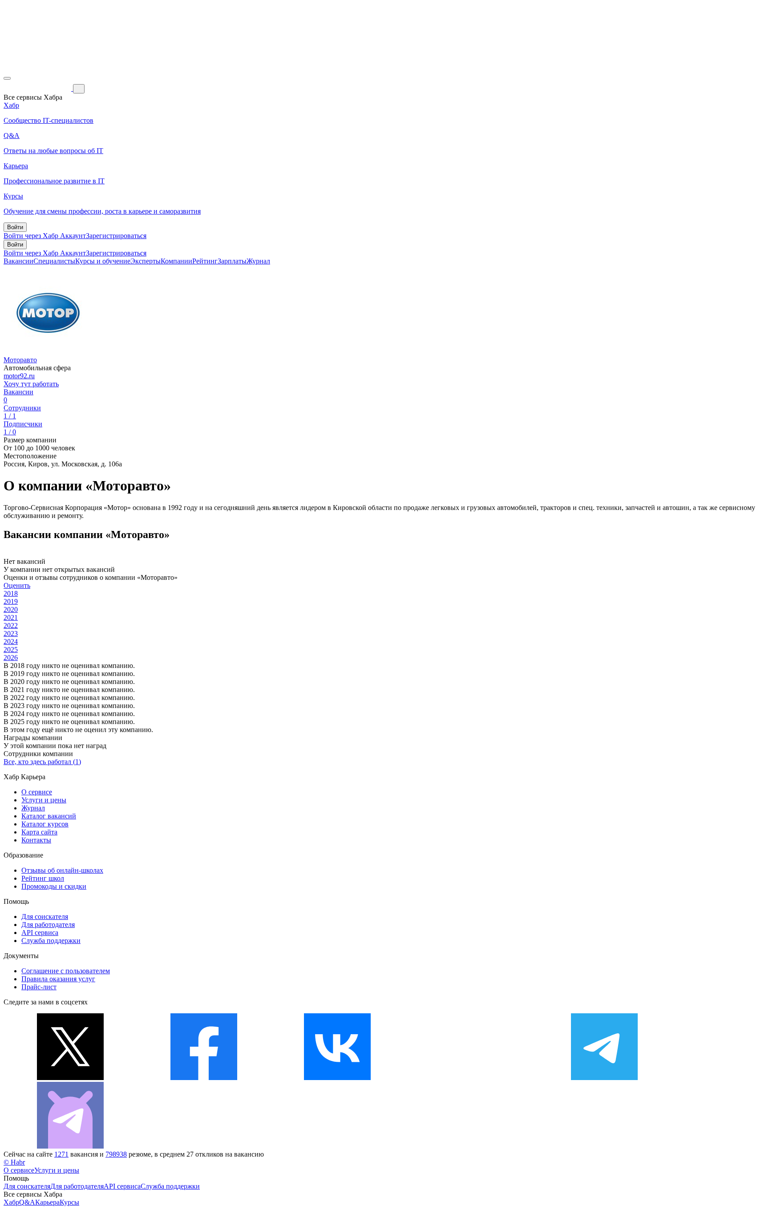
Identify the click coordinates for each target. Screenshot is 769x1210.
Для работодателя (48, 924)
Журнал (258, 261)
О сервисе (36, 792)
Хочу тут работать (31, 384)
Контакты (36, 840)
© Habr (14, 1162)
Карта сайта (39, 832)
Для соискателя (44, 916)
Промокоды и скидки (53, 886)
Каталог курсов (45, 824)
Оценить (17, 585)
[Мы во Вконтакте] (337, 1077)
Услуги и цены (43, 800)
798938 (116, 1154)
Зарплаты (232, 261)
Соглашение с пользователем (65, 971)
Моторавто (20, 360)
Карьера (47, 1202)
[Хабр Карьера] (38, 88)
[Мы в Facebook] (204, 1077)
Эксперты (145, 261)
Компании (176, 261)
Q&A (27, 1202)
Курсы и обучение (102, 261)
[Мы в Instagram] (471, 1077)
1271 (61, 1154)
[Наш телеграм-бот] (70, 1146)
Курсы (69, 1202)
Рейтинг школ (42, 878)
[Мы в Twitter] (70, 1077)
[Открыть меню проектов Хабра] (7, 78)
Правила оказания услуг (58, 979)
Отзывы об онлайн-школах (62, 870)
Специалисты (54, 261)
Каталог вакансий (48, 816)
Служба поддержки (51, 940)
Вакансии (18, 261)
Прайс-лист (39, 987)
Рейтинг (205, 261)
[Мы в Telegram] (604, 1077)
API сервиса (39, 932)
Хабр (11, 1202)
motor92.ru (19, 376)
